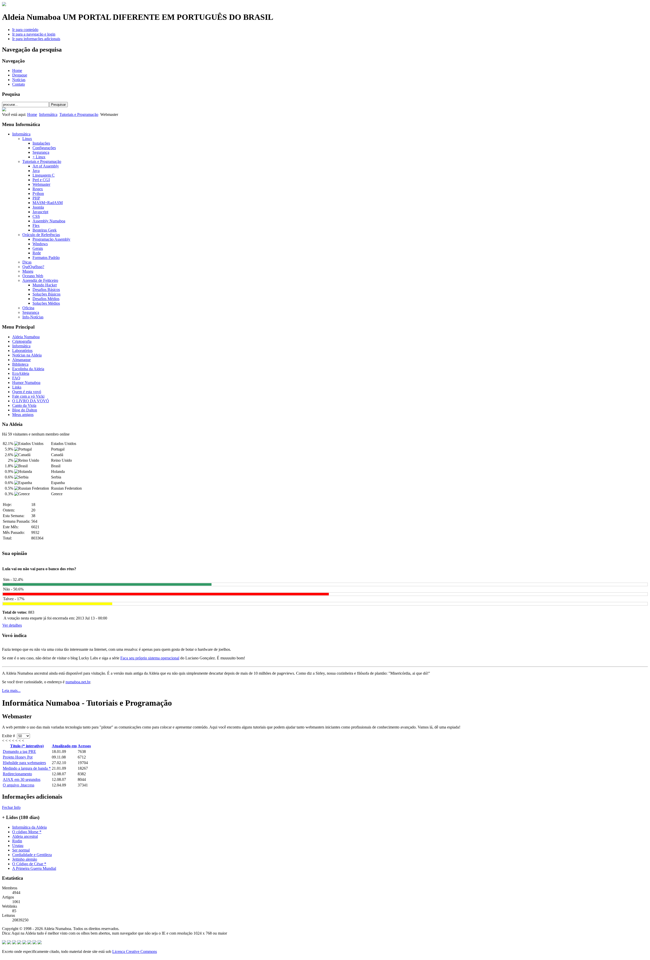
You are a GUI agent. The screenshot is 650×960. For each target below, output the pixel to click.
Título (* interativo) (27, 746)
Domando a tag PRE (19, 751)
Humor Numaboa (26, 382)
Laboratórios (22, 350)
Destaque (19, 75)
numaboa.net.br (78, 682)
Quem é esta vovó (26, 392)
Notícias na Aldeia (27, 355)
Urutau (17, 845)
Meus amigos (23, 414)
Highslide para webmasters (24, 763)
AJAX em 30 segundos (21, 779)
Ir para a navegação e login (33, 34)
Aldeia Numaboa (26, 337)
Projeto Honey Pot (17, 757)
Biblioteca (20, 364)
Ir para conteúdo (25, 29)
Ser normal (21, 850)
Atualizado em (64, 746)
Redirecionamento (17, 774)
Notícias (18, 80)
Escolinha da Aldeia (28, 369)
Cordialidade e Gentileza (32, 855)
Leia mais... (11, 690)
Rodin (17, 841)
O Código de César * (29, 864)
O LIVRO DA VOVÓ (30, 401)
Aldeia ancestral (25, 836)
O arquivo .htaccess (18, 785)
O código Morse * (26, 832)
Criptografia (21, 341)
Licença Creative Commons (134, 951)
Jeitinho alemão (24, 859)
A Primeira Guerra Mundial (34, 868)
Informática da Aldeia (29, 827)
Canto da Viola (24, 405)
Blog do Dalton (24, 410)
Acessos (84, 746)
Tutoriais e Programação (78, 114)
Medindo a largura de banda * (27, 768)
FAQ (16, 378)
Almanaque (21, 360)
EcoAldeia (20, 373)
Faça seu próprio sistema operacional (149, 658)
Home (17, 70)
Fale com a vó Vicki (28, 396)
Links (16, 387)
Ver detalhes (12, 625)
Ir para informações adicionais (36, 39)
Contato (18, 84)
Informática (48, 114)
